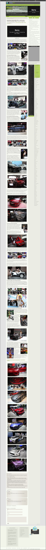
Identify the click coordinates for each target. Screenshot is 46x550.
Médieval (36, 106)
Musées (35, 119)
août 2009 (30, 98)
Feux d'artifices (36, 140)
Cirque (35, 200)
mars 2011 (30, 78)
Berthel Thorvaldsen (37, 148)
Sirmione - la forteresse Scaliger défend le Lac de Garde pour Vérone (34, 34)
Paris (16, 22)
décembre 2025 (30, 66)
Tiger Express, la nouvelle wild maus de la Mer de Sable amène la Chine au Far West (34, 38)
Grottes (35, 166)
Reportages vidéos (37, 75)
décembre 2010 (30, 81)
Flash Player (33, 63)
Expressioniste (36, 104)
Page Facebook (36, 74)
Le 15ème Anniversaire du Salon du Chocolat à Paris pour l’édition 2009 (16, 487)
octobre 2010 (30, 83)
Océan (35, 167)
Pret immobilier (32, 549)
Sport (35, 146)
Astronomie (36, 128)
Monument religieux (37, 84)
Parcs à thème (36, 120)
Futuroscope (36, 123)
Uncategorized (36, 204)
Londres (36, 184)
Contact (21, 532)
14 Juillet (36, 130)
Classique (36, 102)
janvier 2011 (30, 80)
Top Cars (39, 549)
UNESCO (36, 205)
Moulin (35, 91)
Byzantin (36, 101)
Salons (18, 22)
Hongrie (36, 186)
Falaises (36, 163)
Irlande (35, 187)
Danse (35, 139)
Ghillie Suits (36, 549)
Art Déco (36, 98)
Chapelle (36, 86)
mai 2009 (30, 101)
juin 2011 (30, 75)
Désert (35, 162)
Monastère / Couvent (37, 89)
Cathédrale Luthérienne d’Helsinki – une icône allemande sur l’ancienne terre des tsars (15, 13)
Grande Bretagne (36, 183)
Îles (35, 160)
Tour (35, 111)
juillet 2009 (30, 99)
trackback (24, 475)
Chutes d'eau (36, 161)
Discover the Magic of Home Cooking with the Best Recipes (34, 19)
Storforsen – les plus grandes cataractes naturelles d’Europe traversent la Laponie (33, 42)
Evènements (36, 126)
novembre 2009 (30, 95)
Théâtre (36, 199)
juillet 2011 (30, 74)
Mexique (36, 191)
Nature (35, 159)
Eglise (35, 88)
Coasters (36, 118)
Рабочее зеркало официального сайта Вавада (33, 30)
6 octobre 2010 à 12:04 (9, 492)
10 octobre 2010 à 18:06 (10, 500)
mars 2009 (30, 103)
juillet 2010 (30, 86)
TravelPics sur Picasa (37, 76)
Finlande (36, 179)
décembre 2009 (30, 94)
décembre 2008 (30, 106)
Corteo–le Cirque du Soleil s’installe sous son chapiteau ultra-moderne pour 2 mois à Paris (34, 32)
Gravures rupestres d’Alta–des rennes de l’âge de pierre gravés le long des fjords (34, 40)
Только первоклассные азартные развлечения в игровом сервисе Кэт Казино (34, 24)
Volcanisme (36, 168)
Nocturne (36, 143)
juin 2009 (30, 100)
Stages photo (36, 70)
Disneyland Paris (36, 121)
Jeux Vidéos (36, 141)
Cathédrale (36, 85)
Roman (35, 110)
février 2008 (30, 114)
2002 (19, 316)
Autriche (36, 171)
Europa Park (36, 122)
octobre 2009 (30, 96)
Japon (35, 190)
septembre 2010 (30, 84)
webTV (36, 71)
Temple (36, 90)
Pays (35, 169)
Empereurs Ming (36, 150)
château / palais (36, 80)
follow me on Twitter (32, 534)
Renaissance (36, 108)
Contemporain (36, 103)
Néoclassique (36, 107)
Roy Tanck (36, 62)
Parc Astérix (36, 124)
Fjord (35, 164)
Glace (35, 165)
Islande (35, 188)
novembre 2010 (30, 82)
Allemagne (36, 170)
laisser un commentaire (21, 475)
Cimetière (36, 87)
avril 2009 (30, 102)
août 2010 (30, 85)
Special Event (20, 22)
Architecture (36, 78)
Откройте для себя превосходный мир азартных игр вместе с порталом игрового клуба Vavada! (34, 27)
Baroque (36, 100)
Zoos (35, 125)
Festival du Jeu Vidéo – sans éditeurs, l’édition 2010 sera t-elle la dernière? (16, 480)
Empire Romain (36, 151)
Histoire (36, 147)
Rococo (36, 109)
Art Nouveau (36, 99)
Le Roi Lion (36, 202)
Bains (35, 79)
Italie (35, 189)
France (35, 180)
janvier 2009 (30, 105)
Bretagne (36, 181)
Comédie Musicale (37, 201)
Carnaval (36, 131)
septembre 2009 (30, 97)
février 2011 (30, 79)
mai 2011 (30, 76)
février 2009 (30, 104)
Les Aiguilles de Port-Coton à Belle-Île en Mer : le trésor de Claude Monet (34, 36)
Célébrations (36, 129)
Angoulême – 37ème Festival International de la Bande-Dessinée (15, 484)
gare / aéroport (36, 82)
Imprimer (10, 23)
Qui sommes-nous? (22, 533)
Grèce (35, 185)
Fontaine (36, 81)
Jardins (35, 83)
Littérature (36, 142)
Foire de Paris (19, 312)
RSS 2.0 (15, 475)
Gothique (36, 105)
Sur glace (36, 203)
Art (35, 127)
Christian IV (36, 149)
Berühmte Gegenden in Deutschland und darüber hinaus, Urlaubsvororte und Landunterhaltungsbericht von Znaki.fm (33, 22)
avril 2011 (30, 77)
